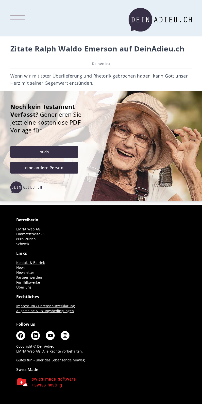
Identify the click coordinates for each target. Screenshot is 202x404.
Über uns (24, 287)
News (20, 267)
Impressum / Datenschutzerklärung (45, 306)
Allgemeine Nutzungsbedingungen (45, 310)
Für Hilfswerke (28, 282)
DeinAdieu (101, 63)
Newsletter (25, 272)
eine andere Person (44, 167)
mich (44, 152)
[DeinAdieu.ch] (160, 20)
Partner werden (29, 277)
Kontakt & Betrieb (30, 262)
